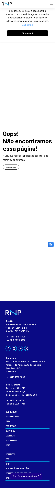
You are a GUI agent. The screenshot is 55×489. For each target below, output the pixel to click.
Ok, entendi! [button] (27, 33)
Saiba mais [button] (27, 25)
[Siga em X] (26, 348)
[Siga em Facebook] (8, 348)
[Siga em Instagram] (14, 348)
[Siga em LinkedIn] (20, 348)
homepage (11, 167)
